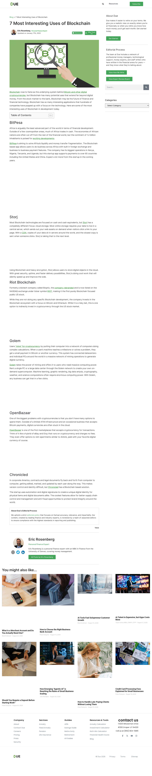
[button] (103, 4)
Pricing (17, 735)
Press (16, 738)
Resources (113, 4)
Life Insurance (45, 735)
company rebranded (64, 288)
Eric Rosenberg (41, 539)
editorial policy (33, 515)
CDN (24, 233)
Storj (85, 222)
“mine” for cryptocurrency (27, 346)
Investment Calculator (100, 727)
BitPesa (13, 143)
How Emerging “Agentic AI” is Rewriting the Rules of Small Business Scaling (57, 691)
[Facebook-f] (123, 736)
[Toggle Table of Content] (49, 115)
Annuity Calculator (98, 724)
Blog (11, 17)
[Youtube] (132, 736)
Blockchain (15, 92)
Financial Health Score (99, 735)
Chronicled (53, 487)
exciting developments (43, 138)
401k (66, 724)
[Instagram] (136, 736)
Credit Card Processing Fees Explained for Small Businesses (130, 690)
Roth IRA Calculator (98, 731)
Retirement (69, 735)
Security (17, 742)
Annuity (42, 724)
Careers (17, 731)
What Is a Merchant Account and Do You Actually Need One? (18, 631)
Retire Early (69, 731)
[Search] (146, 87)
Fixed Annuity (45, 727)
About (16, 724)
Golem (13, 365)
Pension (42, 731)
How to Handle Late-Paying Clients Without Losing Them (93, 703)
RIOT (49, 291)
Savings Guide (70, 727)
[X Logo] (127, 736)
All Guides (68, 738)
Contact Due (19, 727)
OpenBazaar (15, 430)
